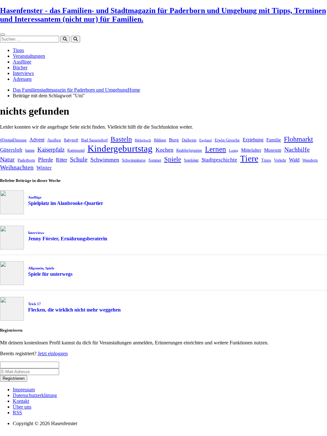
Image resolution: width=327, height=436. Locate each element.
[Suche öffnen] (75, 39)
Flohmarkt (298, 139)
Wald (294, 159)
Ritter (61, 159)
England (205, 140)
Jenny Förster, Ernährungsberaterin (67, 238)
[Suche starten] (65, 39)
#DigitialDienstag (13, 140)
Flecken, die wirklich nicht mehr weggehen (74, 309)
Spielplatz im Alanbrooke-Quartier (65, 203)
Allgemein (35, 268)
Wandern (310, 160)
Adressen (22, 79)
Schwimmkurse (134, 160)
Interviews (23, 73)
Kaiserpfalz (51, 149)
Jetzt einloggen (53, 353)
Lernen (215, 149)
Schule (78, 159)
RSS (17, 412)
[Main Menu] (2, 34)
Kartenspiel (76, 150)
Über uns (22, 407)
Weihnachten (17, 167)
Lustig (233, 150)
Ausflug (54, 140)
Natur (7, 159)
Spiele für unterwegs (50, 274)
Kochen (164, 150)
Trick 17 (34, 304)
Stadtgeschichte (219, 160)
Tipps (18, 50)
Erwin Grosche (227, 140)
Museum (272, 150)
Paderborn (26, 160)
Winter (44, 168)
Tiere (249, 158)
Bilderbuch (143, 140)
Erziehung (253, 139)
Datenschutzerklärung (35, 395)
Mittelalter (251, 150)
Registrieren (14, 378)
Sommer (154, 160)
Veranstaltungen (29, 56)
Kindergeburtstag (120, 148)
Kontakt (21, 401)
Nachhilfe (297, 149)
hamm (29, 150)
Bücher (20, 67)
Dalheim (189, 140)
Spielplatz (191, 160)
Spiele (172, 159)
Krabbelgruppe (189, 150)
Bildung (160, 140)
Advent (36, 139)
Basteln (121, 139)
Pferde (45, 159)
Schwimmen (104, 159)
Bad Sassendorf (94, 140)
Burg (174, 139)
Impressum (24, 389)
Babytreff (71, 140)
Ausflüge (22, 61)
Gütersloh (11, 150)
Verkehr (280, 160)
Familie (273, 139)
